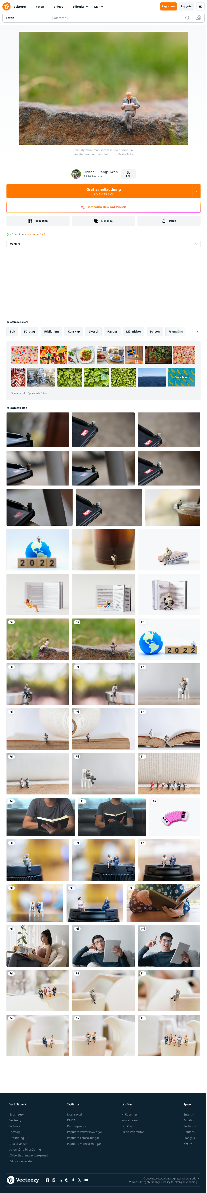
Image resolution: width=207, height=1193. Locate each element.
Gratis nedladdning (102, 191)
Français (186, 1138)
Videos (58, 6)
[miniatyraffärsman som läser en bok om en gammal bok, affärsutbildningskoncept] (37, 729)
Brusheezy (16, 1114)
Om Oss (126, 1126)
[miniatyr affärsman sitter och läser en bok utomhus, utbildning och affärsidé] (37, 684)
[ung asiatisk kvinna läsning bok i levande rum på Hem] (37, 946)
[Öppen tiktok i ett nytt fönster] (73, 1179)
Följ (127, 176)
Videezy (14, 1126)
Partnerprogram (78, 1126)
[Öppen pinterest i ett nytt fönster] (66, 1179)
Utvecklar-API (18, 1144)
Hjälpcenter (129, 1114)
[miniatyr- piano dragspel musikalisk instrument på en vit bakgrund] (174, 817)
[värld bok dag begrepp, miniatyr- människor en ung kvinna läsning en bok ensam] (37, 594)
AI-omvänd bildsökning (25, 1149)
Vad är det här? (36, 234)
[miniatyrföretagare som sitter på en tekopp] (37, 990)
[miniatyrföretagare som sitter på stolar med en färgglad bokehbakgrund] (34, 903)
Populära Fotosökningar (83, 1138)
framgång (176, 331)
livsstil (93, 331)
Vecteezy (15, 1120)
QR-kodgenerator (21, 1161)
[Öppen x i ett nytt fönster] (79, 1179)
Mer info (15, 244)
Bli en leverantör (132, 1132)
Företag (14, 1132)
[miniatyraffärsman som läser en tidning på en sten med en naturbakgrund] (37, 639)
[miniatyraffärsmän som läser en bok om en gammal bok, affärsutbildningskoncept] (169, 729)
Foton (40, 6)
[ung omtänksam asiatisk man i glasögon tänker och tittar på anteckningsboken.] (103, 946)
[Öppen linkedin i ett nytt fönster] (60, 1179)
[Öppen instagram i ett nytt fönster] (53, 1179)
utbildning (51, 331)
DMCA (71, 1120)
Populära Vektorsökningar (84, 1132)
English (186, 1114)
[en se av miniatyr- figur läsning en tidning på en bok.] (37, 429)
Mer (97, 6)
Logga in (183, 6)
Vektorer (20, 6)
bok (12, 331)
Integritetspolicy (147, 1182)
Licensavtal (74, 1114)
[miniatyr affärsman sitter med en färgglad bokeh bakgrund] (37, 860)
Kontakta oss (129, 1120)
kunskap (74, 331)
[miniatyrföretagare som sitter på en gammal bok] (169, 773)
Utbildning (16, 1138)
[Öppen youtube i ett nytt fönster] (86, 1179)
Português (188, 1126)
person (155, 331)
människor (133, 331)
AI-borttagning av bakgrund (28, 1155)
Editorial (78, 6)
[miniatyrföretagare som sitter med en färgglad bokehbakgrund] (103, 860)
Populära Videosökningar (84, 1144)
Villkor (130, 1182)
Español (186, 1120)
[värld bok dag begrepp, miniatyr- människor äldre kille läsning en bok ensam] (169, 549)
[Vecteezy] (6, 6)
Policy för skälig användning (177, 1182)
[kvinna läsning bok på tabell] (163, 903)
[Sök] (184, 17)
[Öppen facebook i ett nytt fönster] (47, 1179)
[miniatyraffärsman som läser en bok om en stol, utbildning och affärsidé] (169, 684)
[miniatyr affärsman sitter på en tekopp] (103, 990)
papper (112, 331)
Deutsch (186, 1132)
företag (29, 331)
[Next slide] (191, 331)
